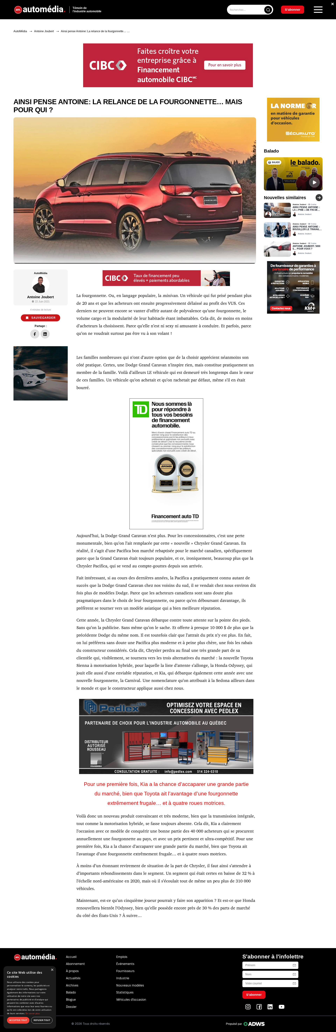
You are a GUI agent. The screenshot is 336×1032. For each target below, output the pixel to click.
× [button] (52, 970)
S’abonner (196, 528)
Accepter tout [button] (18, 1020)
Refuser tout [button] (42, 1020)
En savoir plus (33, 1013)
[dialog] (30, 997)
